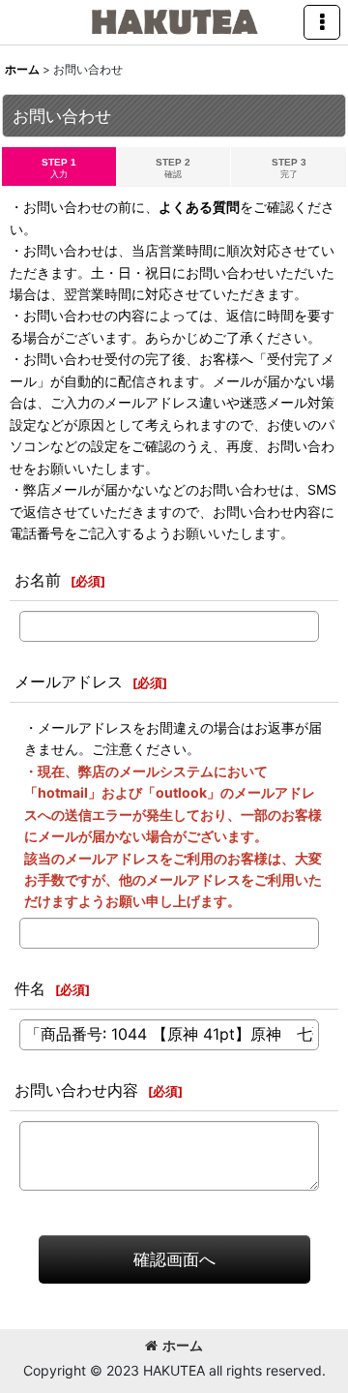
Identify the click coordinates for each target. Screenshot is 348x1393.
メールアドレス (68, 681)
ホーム (182, 1345)
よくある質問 (199, 206)
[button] (322, 22)
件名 (29, 988)
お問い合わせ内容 (76, 1090)
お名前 (37, 580)
